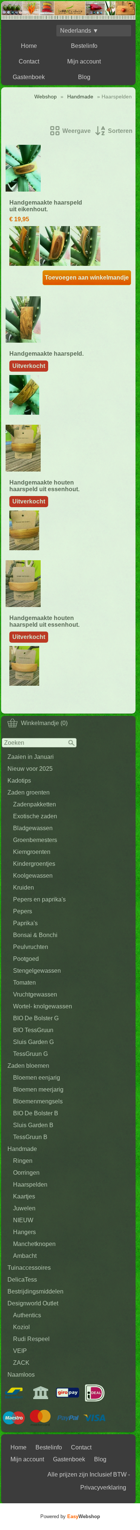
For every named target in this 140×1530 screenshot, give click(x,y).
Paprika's (25, 923)
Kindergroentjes (34, 864)
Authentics (27, 1315)
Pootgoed (26, 959)
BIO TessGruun (33, 1030)
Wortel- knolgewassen (42, 1006)
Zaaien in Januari (30, 757)
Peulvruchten (30, 947)
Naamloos (21, 1374)
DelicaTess (22, 1279)
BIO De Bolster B (35, 1113)
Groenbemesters (35, 840)
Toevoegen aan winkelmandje (87, 277)
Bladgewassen (33, 828)
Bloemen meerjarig (38, 1089)
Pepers (22, 911)
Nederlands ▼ (79, 30)
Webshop (45, 97)
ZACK (21, 1363)
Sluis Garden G (33, 1042)
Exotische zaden (35, 816)
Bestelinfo (84, 46)
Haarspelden (30, 1184)
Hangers (24, 1232)
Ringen (22, 1161)
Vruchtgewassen (35, 994)
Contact (29, 61)
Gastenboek (29, 77)
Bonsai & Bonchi (35, 935)
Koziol (21, 1327)
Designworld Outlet (32, 1303)
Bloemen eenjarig (36, 1077)
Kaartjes (24, 1196)
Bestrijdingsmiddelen (35, 1291)
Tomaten (24, 982)
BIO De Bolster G (36, 1018)
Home (29, 46)
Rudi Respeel (31, 1339)
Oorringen (26, 1172)
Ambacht (25, 1256)
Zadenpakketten (34, 804)
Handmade (22, 1149)
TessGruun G (30, 1054)
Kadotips (19, 780)
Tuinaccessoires (29, 1268)
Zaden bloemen (28, 1066)
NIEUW (23, 1220)
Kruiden (23, 887)
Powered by (70, 1516)
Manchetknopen (34, 1244)
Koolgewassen (33, 875)
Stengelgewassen (37, 971)
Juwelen (24, 1208)
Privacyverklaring (103, 1487)
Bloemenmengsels (38, 1101)
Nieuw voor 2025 (30, 769)
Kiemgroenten (31, 852)
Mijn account (84, 61)
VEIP (20, 1351)
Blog (84, 77)
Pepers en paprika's (39, 899)
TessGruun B (30, 1137)
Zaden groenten (28, 792)
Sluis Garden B (33, 1125)
